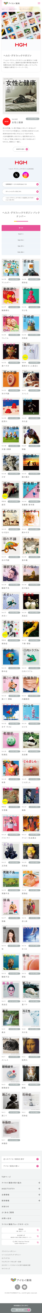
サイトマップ (6, 1268)
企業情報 (5, 1195)
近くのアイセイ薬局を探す (13, 1159)
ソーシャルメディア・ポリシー (11, 1255)
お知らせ (5, 1206)
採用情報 (5, 1201)
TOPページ (4, 9)
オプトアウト (6, 1258)
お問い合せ (6, 1218)
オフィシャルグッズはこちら (13, 191)
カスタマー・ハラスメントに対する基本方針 (16, 1265)
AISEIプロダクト (13, 9)
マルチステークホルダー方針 (11, 1262)
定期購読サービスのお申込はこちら (16, 184)
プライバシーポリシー (9, 1251)
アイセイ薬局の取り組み (11, 1183)
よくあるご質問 (8, 1212)
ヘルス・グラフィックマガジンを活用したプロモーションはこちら (20, 199)
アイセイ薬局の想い (11, 1166)
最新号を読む (20, 149)
